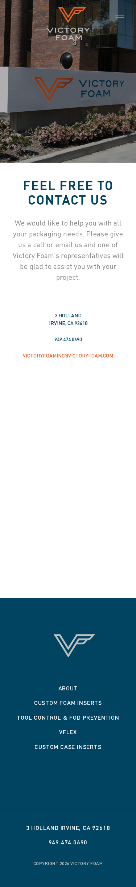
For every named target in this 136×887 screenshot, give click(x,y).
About (68, 688)
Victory (68, 23)
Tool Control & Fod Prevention (68, 717)
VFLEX (68, 731)
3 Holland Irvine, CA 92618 (68, 827)
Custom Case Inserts (67, 746)
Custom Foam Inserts (68, 702)
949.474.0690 (68, 339)
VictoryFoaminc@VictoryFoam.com (68, 355)
